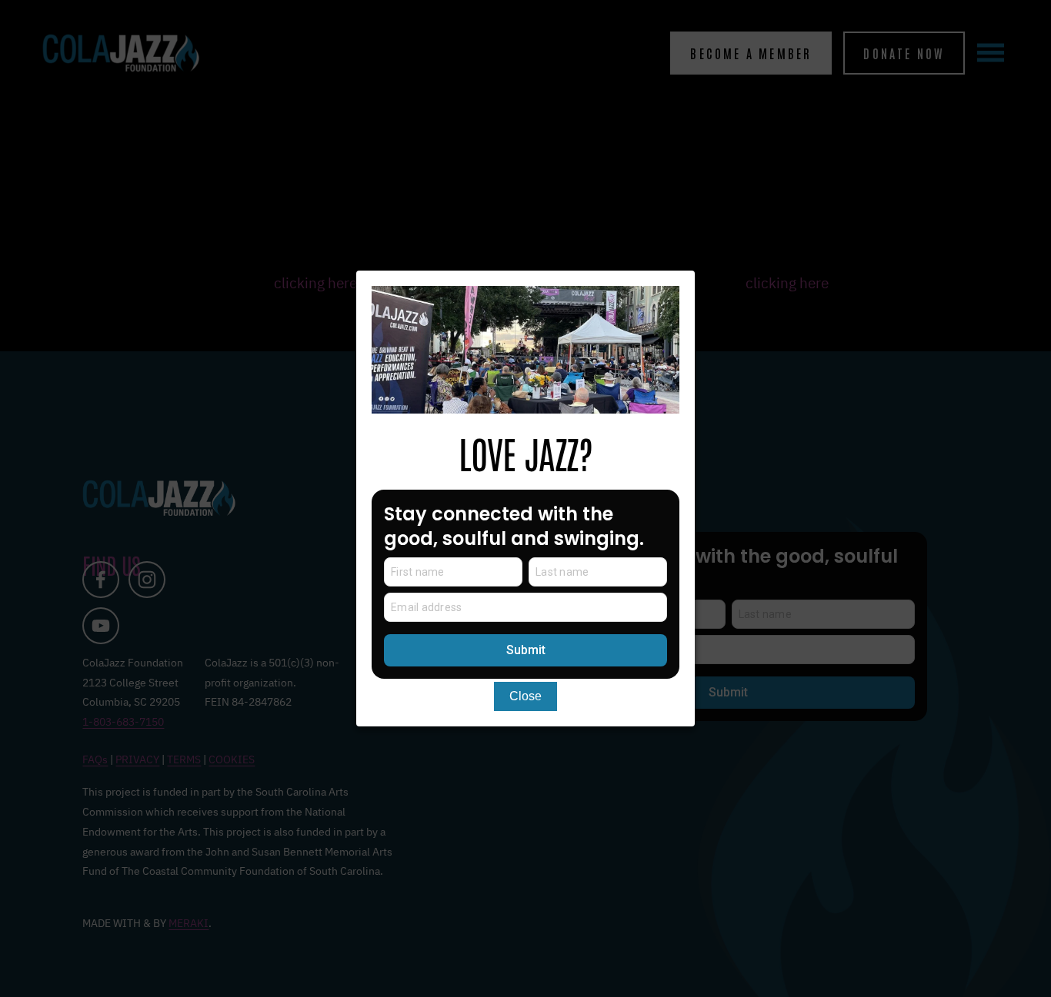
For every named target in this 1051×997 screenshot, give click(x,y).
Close (525, 696)
